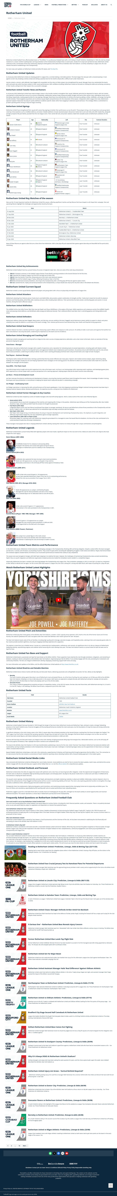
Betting (74, 4)
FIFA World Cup (25, 4)
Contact (34, 1167)
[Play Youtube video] (58, 599)
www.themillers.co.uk (65, 710)
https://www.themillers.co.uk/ (69, 664)
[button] (111, 4)
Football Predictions (59, 4)
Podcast (85, 4)
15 (20, 1146)
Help (90, 1167)
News (46, 4)
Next (25, 1146)
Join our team (41, 1167)
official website (62, 764)
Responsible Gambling (81, 1167)
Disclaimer (29, 1167)
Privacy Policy (71, 1167)
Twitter (61, 716)
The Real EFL (54, 69)
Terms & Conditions (51, 1167)
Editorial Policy (62, 1167)
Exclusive (94, 4)
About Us (104, 4)
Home (10, 18)
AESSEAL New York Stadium (67, 704)
